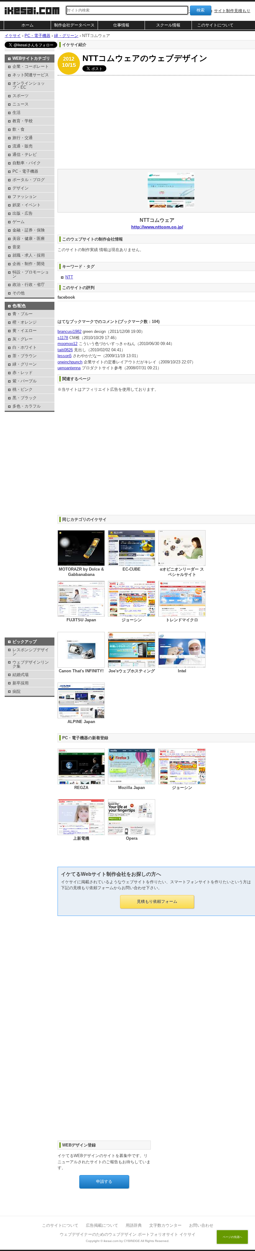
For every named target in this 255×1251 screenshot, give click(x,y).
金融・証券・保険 (28, 230)
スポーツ (20, 95)
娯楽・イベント (26, 205)
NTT (69, 277)
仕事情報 (121, 25)
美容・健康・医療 (28, 238)
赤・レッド (22, 372)
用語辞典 (134, 1225)
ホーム (27, 25)
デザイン (20, 188)
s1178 (63, 337)
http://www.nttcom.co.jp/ (157, 226)
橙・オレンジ (24, 322)
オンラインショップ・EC (28, 85)
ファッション (24, 196)
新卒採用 (20, 683)
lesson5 (65, 355)
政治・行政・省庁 (28, 284)
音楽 (16, 247)
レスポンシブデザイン (30, 651)
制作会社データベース (74, 25)
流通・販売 (22, 146)
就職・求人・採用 (28, 255)
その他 (18, 293)
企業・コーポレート (30, 66)
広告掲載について (102, 1225)
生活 (16, 112)
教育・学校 (22, 121)
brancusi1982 (69, 331)
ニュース (20, 104)
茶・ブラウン (24, 355)
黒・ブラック (24, 397)
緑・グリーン (24, 364)
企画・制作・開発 (28, 263)
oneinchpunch (70, 362)
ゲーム (18, 221)
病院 (16, 691)
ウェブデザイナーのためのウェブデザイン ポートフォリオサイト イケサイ (128, 1234)
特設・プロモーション (30, 274)
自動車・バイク (26, 163)
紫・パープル (24, 381)
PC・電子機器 (25, 171)
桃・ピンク (22, 389)
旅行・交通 (22, 137)
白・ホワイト (24, 347)
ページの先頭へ (232, 1237)
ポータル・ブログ (28, 179)
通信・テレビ (24, 154)
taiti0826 (65, 350)
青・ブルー (22, 313)
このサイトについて (215, 25)
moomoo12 (67, 343)
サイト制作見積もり (232, 10)
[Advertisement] (29, 429)
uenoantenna (69, 368)
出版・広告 (22, 213)
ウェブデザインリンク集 (30, 664)
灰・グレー (22, 339)
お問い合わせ (201, 1225)
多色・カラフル (26, 406)
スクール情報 (168, 25)
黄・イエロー (24, 330)
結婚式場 (20, 674)
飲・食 (18, 129)
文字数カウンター (165, 1225)
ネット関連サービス (30, 74)
